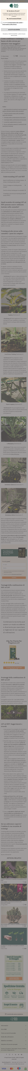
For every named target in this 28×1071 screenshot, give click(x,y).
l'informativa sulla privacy (9, 24)
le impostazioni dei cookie (15, 22)
